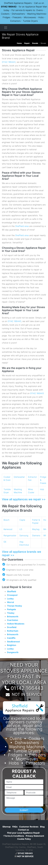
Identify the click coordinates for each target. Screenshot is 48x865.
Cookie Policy (24, 839)
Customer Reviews (28, 826)
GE (5, 541)
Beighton (11, 645)
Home (19, 43)
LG (20, 529)
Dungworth (12, 652)
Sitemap (6, 826)
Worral (10, 602)
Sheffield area (22, 226)
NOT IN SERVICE (27, 694)
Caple (22, 520)
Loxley (10, 598)
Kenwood (8, 529)
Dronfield (11, 627)
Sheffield (11, 591)
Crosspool (12, 595)
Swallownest (13, 641)
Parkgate (11, 609)
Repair (27, 43)
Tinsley (10, 613)
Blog (42, 826)
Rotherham (12, 631)
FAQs (15, 826)
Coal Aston (12, 620)
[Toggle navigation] (5, 27)
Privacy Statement (35, 836)
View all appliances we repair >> (24, 499)
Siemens (36, 535)
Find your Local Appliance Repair (23, 833)
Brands (35, 43)
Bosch (6, 520)
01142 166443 (8, 6)
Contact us (23, 829)
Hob (42, 489)
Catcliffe (11, 638)
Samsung (23, 535)
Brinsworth (12, 616)
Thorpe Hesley (14, 605)
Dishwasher (19, 477)
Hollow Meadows (15, 623)
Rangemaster (10, 535)
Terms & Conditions (13, 836)
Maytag (35, 529)
